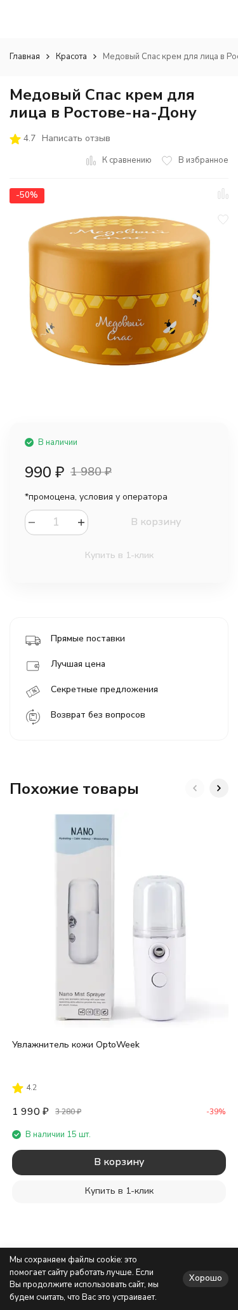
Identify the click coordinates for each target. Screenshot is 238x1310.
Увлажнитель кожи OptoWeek (76, 1045)
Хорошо (205, 1278)
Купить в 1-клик (119, 555)
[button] (194, 788)
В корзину (156, 522)
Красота (71, 56)
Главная (25, 56)
